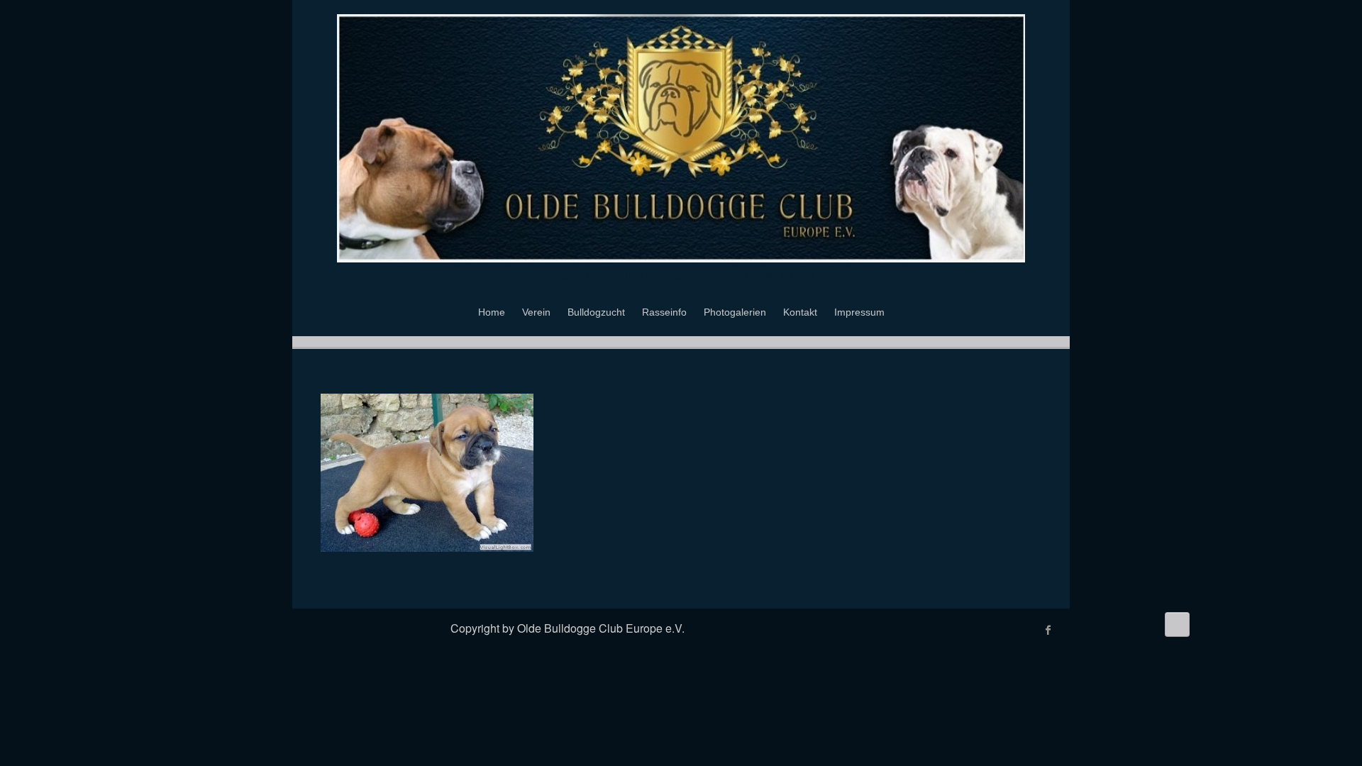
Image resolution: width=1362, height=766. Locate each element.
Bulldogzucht (596, 312)
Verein (536, 312)
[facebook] (1048, 629)
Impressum (859, 312)
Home (491, 312)
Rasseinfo (664, 312)
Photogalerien (735, 312)
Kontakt (800, 312)
